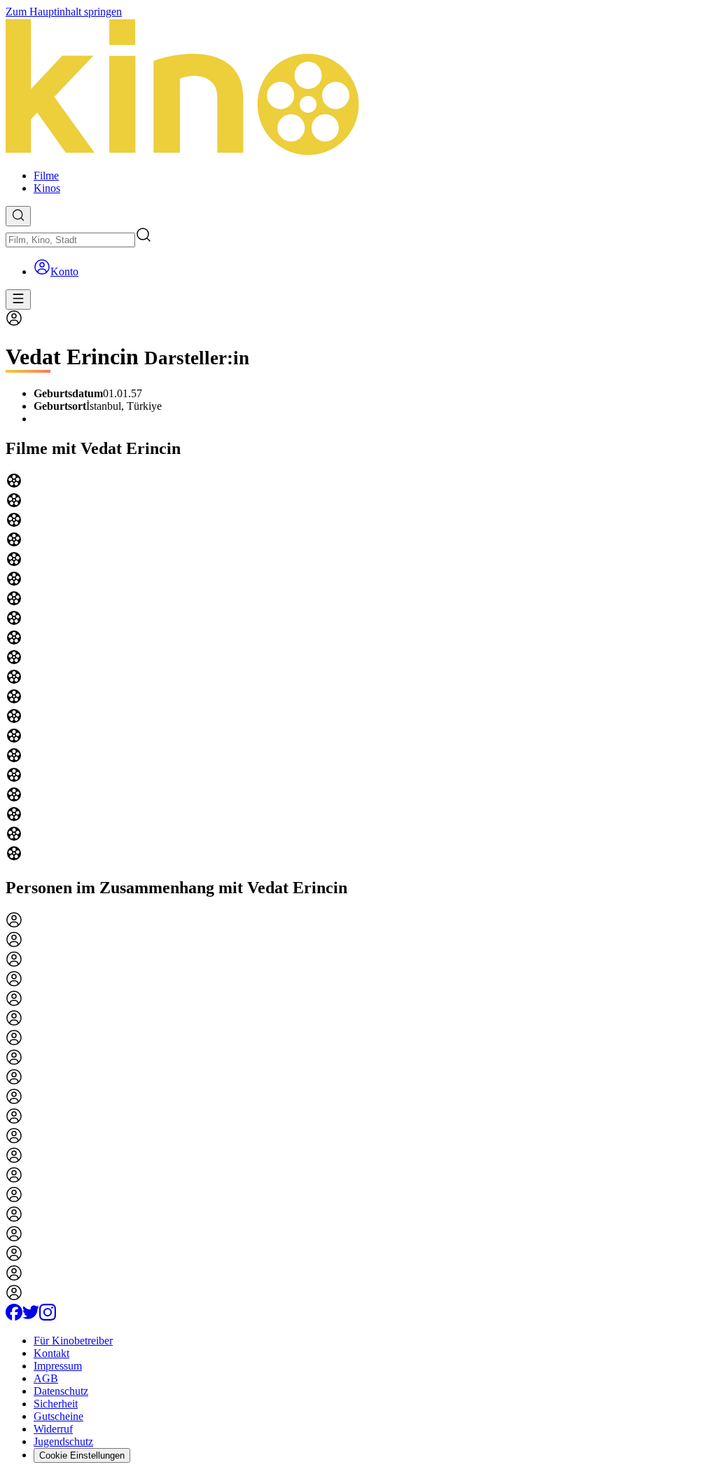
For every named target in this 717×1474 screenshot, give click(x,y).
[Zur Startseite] (358, 88)
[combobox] (70, 240)
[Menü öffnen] (18, 299)
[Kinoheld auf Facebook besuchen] (14, 1317)
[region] (358, 668)
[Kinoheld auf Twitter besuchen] (30, 1317)
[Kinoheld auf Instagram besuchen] (47, 1317)
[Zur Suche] (18, 216)
